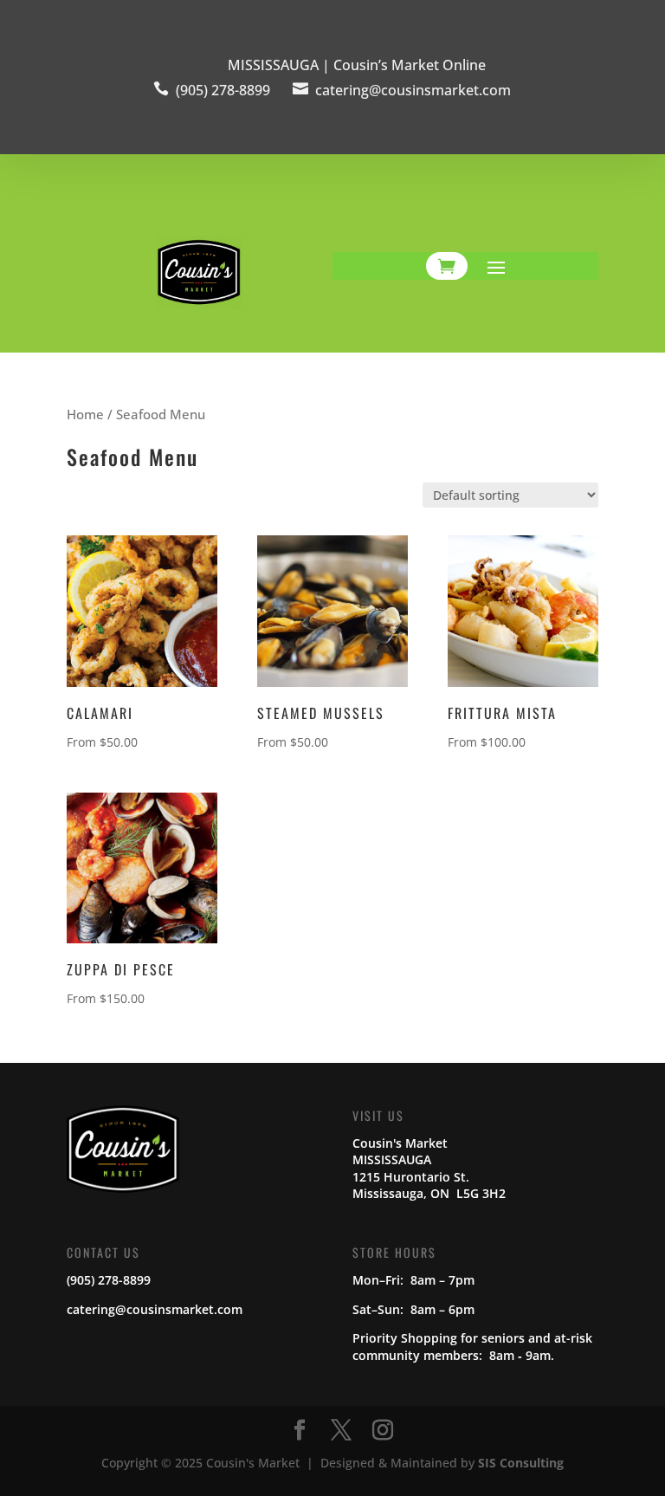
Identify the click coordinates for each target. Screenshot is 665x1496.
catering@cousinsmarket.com (413, 90)
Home (85, 414)
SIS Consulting (521, 1462)
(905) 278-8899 (223, 90)
